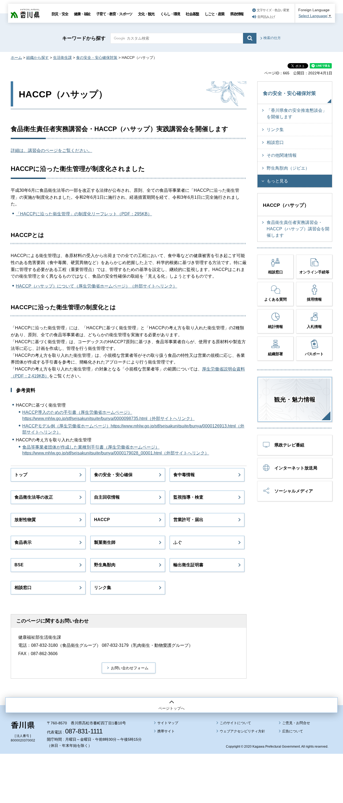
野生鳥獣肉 (104, 565)
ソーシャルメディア (293, 491)
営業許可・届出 (188, 519)
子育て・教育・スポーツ (114, 14)
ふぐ (177, 542)
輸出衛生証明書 (188, 565)
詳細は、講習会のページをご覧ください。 (51, 150)
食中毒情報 (184, 474)
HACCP (102, 519)
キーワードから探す (84, 38)
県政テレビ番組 (289, 445)
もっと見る (277, 181)
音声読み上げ (266, 17)
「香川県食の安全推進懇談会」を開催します (297, 113)
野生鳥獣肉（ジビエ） (288, 168)
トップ (20, 474)
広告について (292, 731)
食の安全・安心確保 (113, 474)
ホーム (16, 57)
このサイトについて (235, 723)
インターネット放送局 (295, 468)
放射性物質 (25, 519)
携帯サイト (166, 731)
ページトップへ (171, 708)
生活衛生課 (62, 57)
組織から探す (37, 57)
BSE (19, 565)
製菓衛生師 (104, 542)
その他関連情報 (282, 155)
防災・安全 (60, 14)
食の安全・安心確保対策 (96, 57)
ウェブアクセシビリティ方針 (242, 731)
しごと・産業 (214, 14)
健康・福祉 (82, 14)
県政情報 (236, 14)
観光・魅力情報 (294, 399)
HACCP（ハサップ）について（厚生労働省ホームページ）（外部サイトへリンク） (96, 286)
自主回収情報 (107, 497)
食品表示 (23, 542)
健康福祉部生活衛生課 (39, 637)
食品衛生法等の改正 (33, 497)
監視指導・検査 (188, 497)
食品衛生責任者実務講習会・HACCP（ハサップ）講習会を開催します (298, 229)
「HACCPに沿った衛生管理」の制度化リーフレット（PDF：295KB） (84, 214)
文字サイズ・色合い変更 (273, 10)
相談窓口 (23, 587)
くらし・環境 (170, 14)
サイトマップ (167, 723)
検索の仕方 (272, 38)
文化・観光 (146, 14)
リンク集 (102, 587)
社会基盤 (192, 14)
